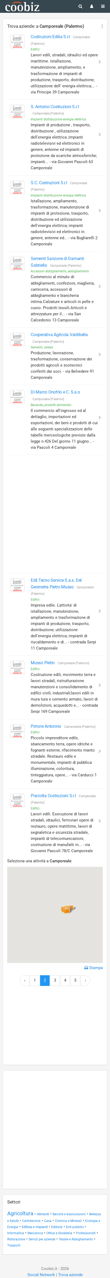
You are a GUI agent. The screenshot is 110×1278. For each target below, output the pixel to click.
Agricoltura (20, 1213)
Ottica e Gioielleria (59, 1233)
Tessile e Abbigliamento (76, 1239)
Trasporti (13, 1245)
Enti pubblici (75, 1227)
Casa (48, 1221)
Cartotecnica (31, 1221)
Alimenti (43, 1214)
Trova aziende (70, 1274)
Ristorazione (16, 1239)
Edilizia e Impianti (35, 1227)
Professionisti (86, 1233)
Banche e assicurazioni (69, 1214)
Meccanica (35, 1233)
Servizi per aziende (42, 1239)
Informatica (15, 1233)
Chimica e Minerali (68, 1221)
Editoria (56, 1227)
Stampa (95, 967)
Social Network (41, 1274)
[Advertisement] (55, 514)
